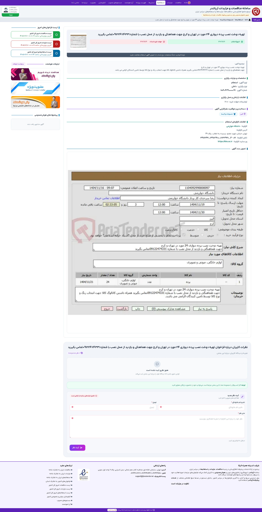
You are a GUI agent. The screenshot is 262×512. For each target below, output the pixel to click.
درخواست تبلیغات (18, 64)
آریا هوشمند (66, 504)
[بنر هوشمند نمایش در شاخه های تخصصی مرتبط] (35, 102)
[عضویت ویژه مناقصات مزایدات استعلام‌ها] (35, 88)
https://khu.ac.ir (225, 141)
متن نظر (241, 413)
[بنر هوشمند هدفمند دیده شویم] (35, 74)
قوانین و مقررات (112, 510)
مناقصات (219, 469)
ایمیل (154, 402)
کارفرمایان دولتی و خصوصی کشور (59, 497)
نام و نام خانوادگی (238, 402)
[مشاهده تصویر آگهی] (78, 41)
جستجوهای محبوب (64, 500)
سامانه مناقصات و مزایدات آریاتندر (230, 8)
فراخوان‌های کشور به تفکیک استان (58, 481)
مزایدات (212, 469)
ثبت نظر (75, 447)
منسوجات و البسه (226, 20)
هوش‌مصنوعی (220, 473)
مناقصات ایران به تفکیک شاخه (60, 470)
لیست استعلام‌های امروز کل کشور (59, 493)
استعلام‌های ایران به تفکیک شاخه (59, 477)
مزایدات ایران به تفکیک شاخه (60, 474)
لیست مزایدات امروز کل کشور (60, 489)
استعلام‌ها (204, 469)
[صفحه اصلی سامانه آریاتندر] (256, 11)
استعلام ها (239, 20)
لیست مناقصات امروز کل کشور (60, 485)
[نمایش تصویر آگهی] (157, 242)
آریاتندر (251, 473)
